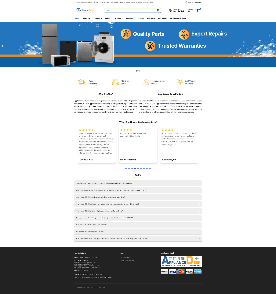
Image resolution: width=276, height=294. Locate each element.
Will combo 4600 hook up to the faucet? (90, 232)
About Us (86, 18)
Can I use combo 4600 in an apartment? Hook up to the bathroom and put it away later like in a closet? (112, 238)
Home (77, 18)
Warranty (151, 18)
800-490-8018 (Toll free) (89, 257)
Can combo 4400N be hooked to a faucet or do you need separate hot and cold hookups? (107, 204)
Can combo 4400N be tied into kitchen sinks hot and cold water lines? (100, 197)
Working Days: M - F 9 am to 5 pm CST (88, 274)
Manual (118, 18)
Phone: (77, 257)
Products (96, 18)
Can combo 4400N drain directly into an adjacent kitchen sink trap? (99, 211)
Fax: (75, 271)
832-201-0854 (83, 271)
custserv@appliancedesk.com (85, 262)
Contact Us (162, 18)
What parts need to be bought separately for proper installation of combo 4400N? (104, 183)
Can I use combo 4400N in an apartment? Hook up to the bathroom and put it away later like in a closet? (112, 190)
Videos (141, 18)
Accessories (130, 18)
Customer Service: (81, 261)
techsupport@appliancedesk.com (86, 266)
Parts (107, 18)
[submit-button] (158, 10)
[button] (126, 168)
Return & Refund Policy (127, 261)
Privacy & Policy (125, 257)
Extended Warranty (178, 18)
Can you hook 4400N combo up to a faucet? (91, 225)
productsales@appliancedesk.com (87, 267)
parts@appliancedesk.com (84, 264)
